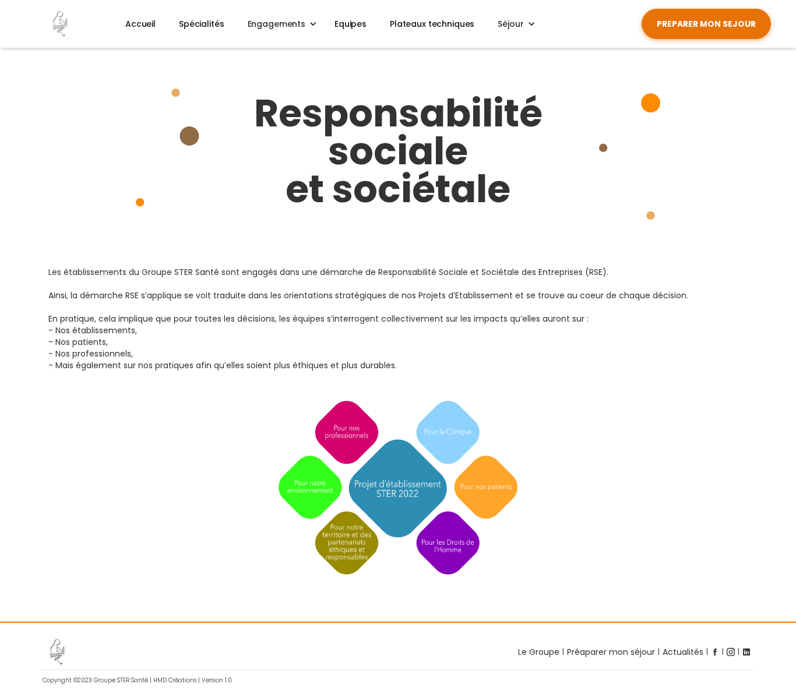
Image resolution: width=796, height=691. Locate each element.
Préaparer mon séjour (611, 652)
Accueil (140, 24)
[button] (279, 24)
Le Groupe (538, 652)
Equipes (350, 24)
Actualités (683, 652)
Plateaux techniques (432, 24)
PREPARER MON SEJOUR (706, 24)
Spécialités (201, 24)
